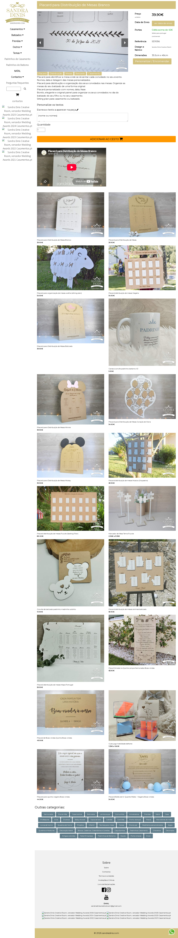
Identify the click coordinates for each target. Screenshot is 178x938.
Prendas (16, 41)
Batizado (80, 73)
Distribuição (56, 73)
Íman (148, 836)
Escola (123, 836)
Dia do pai (133, 825)
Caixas (121, 825)
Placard (42, 73)
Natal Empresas (86, 836)
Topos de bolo (95, 820)
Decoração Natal (66, 830)
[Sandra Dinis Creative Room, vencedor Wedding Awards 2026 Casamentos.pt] (74, 913)
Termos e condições (106, 876)
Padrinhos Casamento (139, 830)
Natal (158, 814)
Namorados (48, 814)
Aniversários (134, 814)
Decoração (170, 830)
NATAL (17, 70)
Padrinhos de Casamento (17, 58)
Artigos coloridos (68, 836)
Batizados (16, 35)
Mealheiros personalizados (152, 825)
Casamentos (17, 29)
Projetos (80, 825)
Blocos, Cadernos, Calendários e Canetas (94, 830)
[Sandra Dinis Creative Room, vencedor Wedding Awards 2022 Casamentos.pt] (17, 144)
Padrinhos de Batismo (17, 64)
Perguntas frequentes (17, 82)
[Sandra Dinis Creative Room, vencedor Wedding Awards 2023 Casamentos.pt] (17, 133)
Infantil (91, 825)
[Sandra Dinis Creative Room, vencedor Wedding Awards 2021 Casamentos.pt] (17, 155)
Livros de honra (46, 825)
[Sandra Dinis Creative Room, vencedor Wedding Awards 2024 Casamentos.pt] (17, 121)
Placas (148, 820)
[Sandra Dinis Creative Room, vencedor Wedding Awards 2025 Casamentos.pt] (17, 110)
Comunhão (119, 814)
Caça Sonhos (120, 830)
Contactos (16, 76)
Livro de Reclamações (106, 884)
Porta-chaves (136, 836)
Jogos (170, 825)
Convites (120, 820)
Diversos (66, 820)
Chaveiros (157, 830)
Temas (16, 53)
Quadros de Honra (65, 825)
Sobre (106, 868)
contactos (17, 101)
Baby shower (80, 820)
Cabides (109, 820)
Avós (56, 820)
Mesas (68, 73)
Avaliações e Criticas (106, 880)
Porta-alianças (135, 820)
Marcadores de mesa (164, 820)
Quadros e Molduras (47, 830)
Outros (17, 47)
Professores (44, 820)
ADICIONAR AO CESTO (105, 139)
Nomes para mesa (106, 825)
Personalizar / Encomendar (152, 61)
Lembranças (105, 814)
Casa (167, 814)
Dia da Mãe (62, 814)
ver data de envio (163, 23)
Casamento (94, 73)
